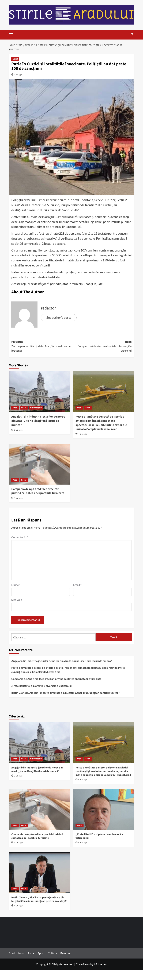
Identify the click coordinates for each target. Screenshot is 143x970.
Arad (15, 407)
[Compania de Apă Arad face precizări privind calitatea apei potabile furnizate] (39, 464)
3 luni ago (18, 430)
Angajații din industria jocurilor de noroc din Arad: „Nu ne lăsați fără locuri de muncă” (38, 421)
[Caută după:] (53, 637)
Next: (105, 346)
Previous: (41, 346)
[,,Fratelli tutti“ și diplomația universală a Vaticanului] (103, 809)
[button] (12, 34)
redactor (48, 308)
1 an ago (18, 74)
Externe (65, 953)
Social (31, 953)
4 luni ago (82, 434)
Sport (41, 953)
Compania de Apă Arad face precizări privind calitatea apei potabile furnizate (37, 491)
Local (15, 58)
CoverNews (83, 964)
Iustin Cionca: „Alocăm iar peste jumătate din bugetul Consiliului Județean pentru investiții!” (66, 692)
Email (77, 584)
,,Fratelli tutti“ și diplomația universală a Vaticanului (41, 685)
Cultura (52, 953)
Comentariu (19, 537)
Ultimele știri (36, 407)
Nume (15, 584)
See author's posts (58, 317)
